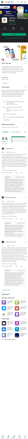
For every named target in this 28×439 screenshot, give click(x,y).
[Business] (5, 83)
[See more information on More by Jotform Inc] (25, 298)
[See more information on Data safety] (25, 87)
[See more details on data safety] (6, 120)
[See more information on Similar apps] (25, 319)
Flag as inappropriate (8, 339)
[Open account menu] (25, 2)
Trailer (13, 12)
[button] (15, 29)
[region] (14, 28)
